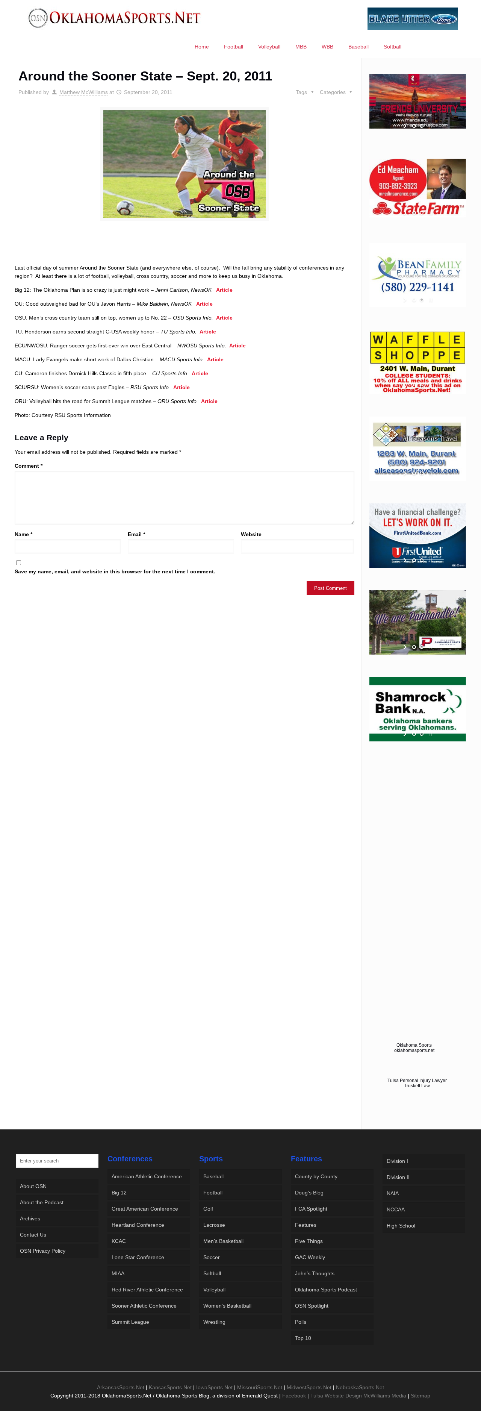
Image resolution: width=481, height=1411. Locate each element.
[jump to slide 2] (421, 126)
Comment (28, 466)
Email (136, 534)
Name (23, 534)
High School (401, 1226)
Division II (398, 1177)
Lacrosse (214, 1225)
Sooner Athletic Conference (144, 1306)
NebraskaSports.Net (360, 1387)
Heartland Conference (138, 1225)
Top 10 (303, 1338)
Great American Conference (145, 1209)
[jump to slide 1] (414, 126)
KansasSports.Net (170, 1387)
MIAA (118, 1273)
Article (224, 290)
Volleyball (214, 1290)
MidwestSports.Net (309, 1387)
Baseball (213, 1176)
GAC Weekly (310, 1257)
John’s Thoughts (314, 1273)
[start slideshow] (405, 126)
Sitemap (420, 1396)
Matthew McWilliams (83, 92)
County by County (316, 1176)
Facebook (294, 1396)
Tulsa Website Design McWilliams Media (359, 1396)
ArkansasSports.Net (120, 1387)
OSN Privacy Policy (42, 1251)
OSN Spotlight (311, 1306)
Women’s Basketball (227, 1306)
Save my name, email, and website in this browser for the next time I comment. (115, 571)
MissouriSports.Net (259, 1387)
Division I (397, 1161)
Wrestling (214, 1322)
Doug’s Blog (309, 1193)
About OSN (33, 1186)
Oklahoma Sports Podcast (326, 1290)
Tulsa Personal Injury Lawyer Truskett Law (417, 1083)
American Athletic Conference (147, 1176)
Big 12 (119, 1193)
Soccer (211, 1257)
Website (251, 534)
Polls (300, 1322)
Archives (30, 1218)
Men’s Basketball (223, 1241)
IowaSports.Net (214, 1387)
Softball (212, 1273)
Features (305, 1225)
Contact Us (33, 1235)
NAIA (393, 1193)
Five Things (309, 1241)
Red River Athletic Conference (147, 1290)
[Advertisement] (184, 249)
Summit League (130, 1322)
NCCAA (396, 1209)
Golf (208, 1209)
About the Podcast (42, 1202)
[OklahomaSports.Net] (115, 17)
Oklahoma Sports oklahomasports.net (414, 1048)
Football (212, 1193)
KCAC (119, 1241)
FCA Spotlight (311, 1209)
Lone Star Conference (138, 1257)
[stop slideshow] (430, 126)
